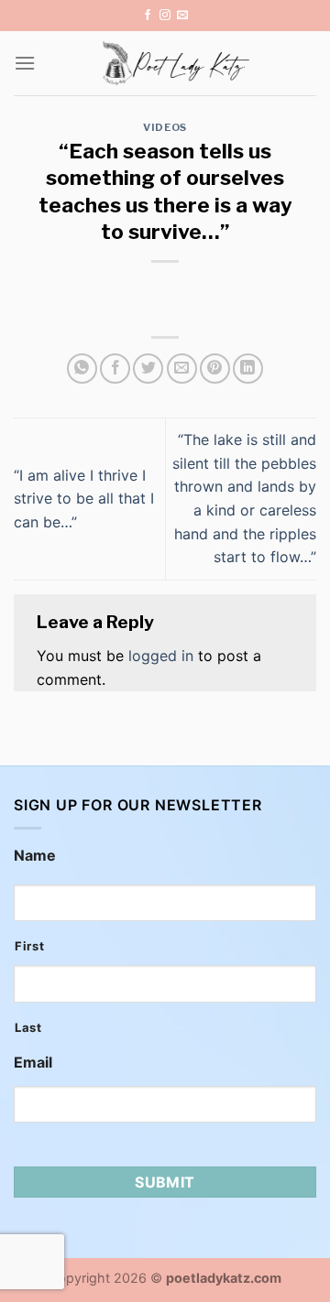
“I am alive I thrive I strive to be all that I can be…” (84, 498)
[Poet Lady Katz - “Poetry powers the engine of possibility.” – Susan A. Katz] (176, 63)
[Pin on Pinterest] (215, 368)
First (29, 946)
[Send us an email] (182, 15)
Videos (164, 127)
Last (28, 1027)
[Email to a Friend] (182, 368)
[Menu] (25, 62)
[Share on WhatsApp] (82, 368)
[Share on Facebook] (115, 368)
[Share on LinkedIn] (248, 368)
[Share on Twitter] (148, 368)
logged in (160, 655)
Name (35, 855)
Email (33, 1062)
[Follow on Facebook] (147, 15)
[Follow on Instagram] (165, 15)
